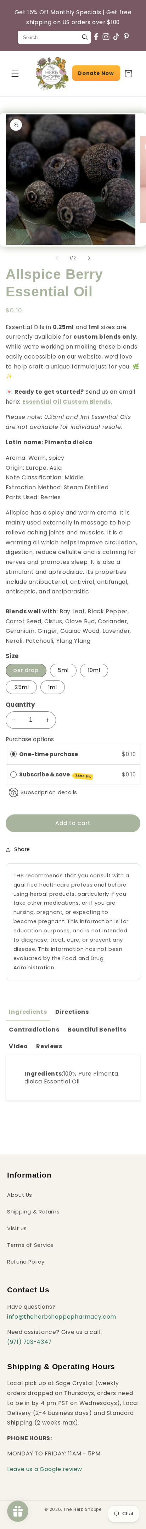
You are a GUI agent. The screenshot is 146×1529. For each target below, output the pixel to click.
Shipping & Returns (33, 1211)
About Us (19, 1195)
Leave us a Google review (44, 1469)
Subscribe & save (55, 774)
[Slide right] (89, 258)
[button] (15, 73)
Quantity (20, 704)
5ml (63, 670)
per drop (26, 670)
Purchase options (30, 739)
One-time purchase (48, 754)
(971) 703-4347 (29, 1342)
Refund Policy (25, 1261)
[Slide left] (57, 258)
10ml (94, 670)
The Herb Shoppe (82, 1509)
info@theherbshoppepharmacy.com (61, 1317)
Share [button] (22, 849)
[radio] (13, 754)
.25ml (21, 687)
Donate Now (96, 73)
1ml (52, 687)
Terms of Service (30, 1245)
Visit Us (17, 1228)
